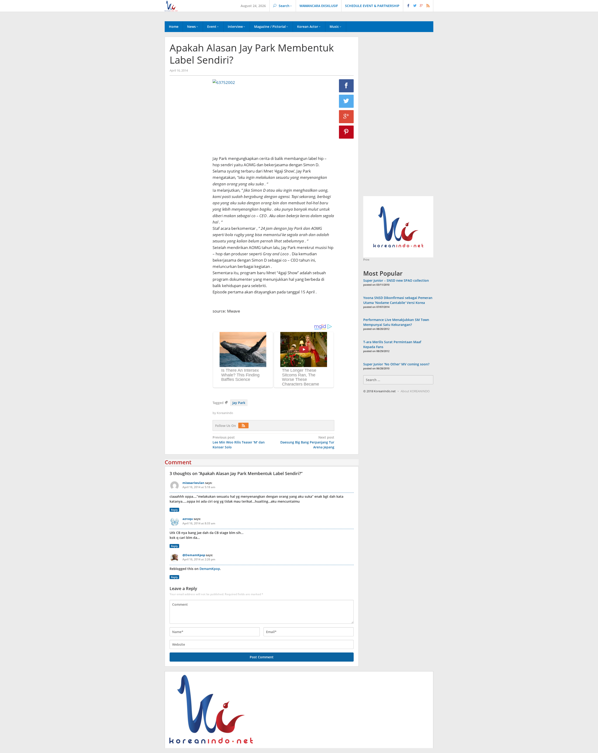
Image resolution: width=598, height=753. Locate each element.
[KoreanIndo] (171, 5)
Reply (174, 510)
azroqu (187, 519)
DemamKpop (209, 568)
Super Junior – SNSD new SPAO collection (396, 280)
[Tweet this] (346, 101)
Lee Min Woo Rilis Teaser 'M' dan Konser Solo (239, 442)
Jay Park (238, 402)
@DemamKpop (193, 555)
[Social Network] (418, 6)
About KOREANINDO (415, 391)
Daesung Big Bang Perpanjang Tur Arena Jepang (307, 442)
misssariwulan (193, 483)
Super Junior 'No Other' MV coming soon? (396, 364)
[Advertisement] (189, 159)
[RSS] (244, 425)
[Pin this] (346, 132)
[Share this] (346, 85)
